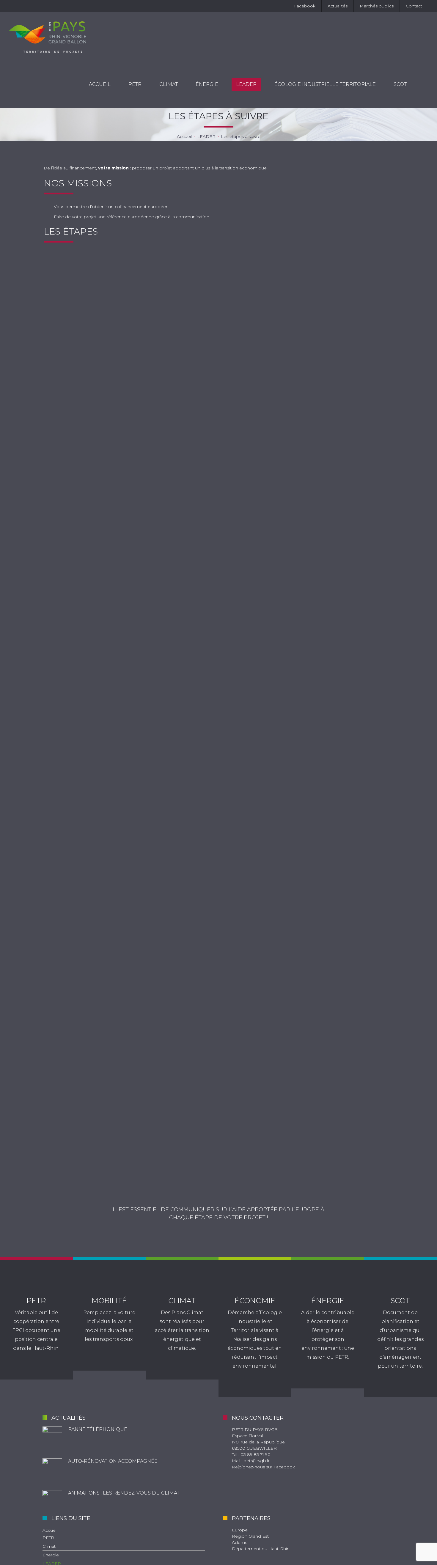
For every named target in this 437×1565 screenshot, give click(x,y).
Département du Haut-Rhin (261, 1548)
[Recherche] (422, 84)
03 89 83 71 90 (255, 1454)
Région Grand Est (250, 1536)
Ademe (240, 1542)
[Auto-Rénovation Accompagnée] (52, 1468)
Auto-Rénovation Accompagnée (113, 1461)
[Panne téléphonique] (52, 1436)
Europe (240, 1530)
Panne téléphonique (97, 1429)
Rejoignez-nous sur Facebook (263, 1467)
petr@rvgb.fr (256, 1460)
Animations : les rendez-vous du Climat (124, 1493)
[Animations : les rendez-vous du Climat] (52, 1500)
